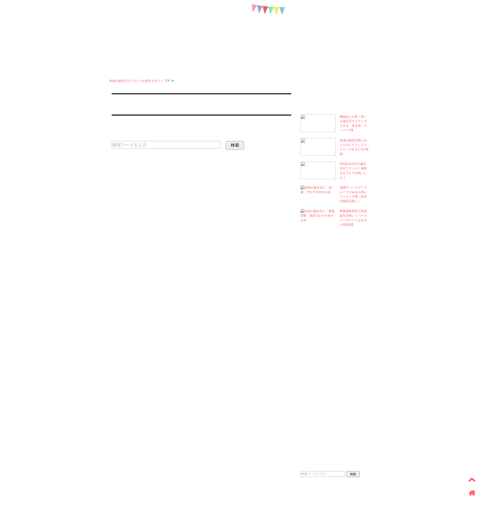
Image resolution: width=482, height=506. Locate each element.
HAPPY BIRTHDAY (241, 23)
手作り (135, 66)
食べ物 (351, 56)
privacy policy (17, 495)
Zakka (321, 351)
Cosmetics (327, 258)
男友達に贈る (154, 56)
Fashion (322, 320)
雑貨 (333, 56)
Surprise (322, 274)
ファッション (291, 56)
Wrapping (325, 412)
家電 (117, 66)
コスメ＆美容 (184, 56)
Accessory (328, 335)
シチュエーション (190, 66)
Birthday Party (335, 304)
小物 (234, 56)
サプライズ (213, 56)
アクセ (316, 56)
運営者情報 (44, 495)
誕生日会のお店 (259, 56)
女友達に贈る (124, 56)
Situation (327, 428)
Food (317, 366)
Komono (322, 289)
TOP (139, 81)
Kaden (320, 381)
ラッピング (158, 66)
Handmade (326, 397)
